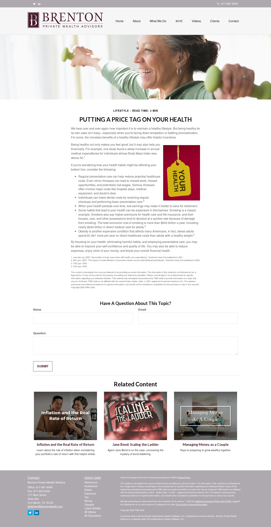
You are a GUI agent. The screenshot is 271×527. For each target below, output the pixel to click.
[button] (136, 21)
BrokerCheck (184, 477)
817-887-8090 (229, 3)
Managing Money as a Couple (206, 444)
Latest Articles (92, 508)
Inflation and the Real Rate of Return (65, 444)
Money (88, 501)
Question (39, 333)
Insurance (90, 493)
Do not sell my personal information (191, 504)
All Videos (90, 512)
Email (142, 310)
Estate (88, 490)
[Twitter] (34, 4)
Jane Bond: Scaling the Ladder (135, 444)
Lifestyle (89, 504)
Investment (90, 486)
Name (37, 310)
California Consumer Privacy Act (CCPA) (213, 501)
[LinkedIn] (39, 4)
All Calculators (92, 515)
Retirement (90, 482)
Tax (86, 497)
